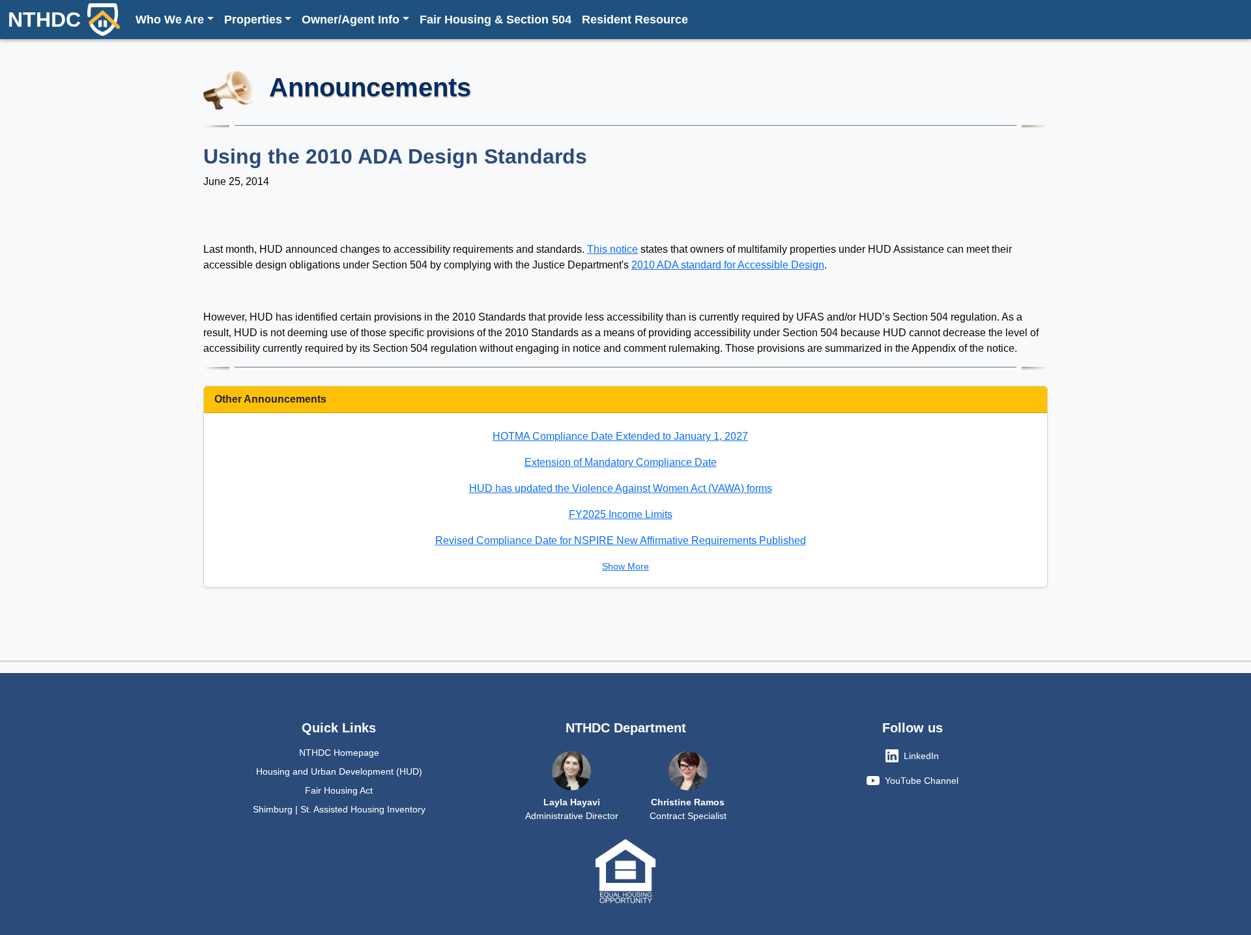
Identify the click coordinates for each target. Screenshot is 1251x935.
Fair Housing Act (339, 790)
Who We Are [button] (170, 19)
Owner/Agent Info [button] (350, 19)
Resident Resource (635, 19)
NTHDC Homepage (339, 752)
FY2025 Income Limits (620, 514)
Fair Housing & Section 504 (495, 19)
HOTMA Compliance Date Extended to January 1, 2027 (620, 436)
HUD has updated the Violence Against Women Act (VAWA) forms (620, 488)
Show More (625, 566)
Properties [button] (253, 19)
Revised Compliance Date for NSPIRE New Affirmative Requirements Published (620, 540)
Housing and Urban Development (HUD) (339, 771)
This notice (612, 249)
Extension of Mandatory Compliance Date (621, 462)
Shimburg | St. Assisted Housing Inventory (339, 809)
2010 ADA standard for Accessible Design (727, 264)
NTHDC (44, 19)
